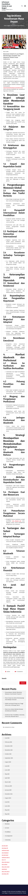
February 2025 (8, 786)
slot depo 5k (5, 848)
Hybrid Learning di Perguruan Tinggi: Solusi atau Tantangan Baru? (14, 704)
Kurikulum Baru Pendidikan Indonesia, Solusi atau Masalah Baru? (14, 715)
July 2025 (7, 766)
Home (13, 24)
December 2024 (8, 794)
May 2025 (7, 774)
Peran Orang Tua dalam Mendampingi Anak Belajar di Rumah (14, 698)
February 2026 (8, 742)
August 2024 (8, 798)
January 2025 (8, 790)
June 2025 (7, 770)
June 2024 (7, 806)
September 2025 (9, 758)
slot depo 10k (5, 873)
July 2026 (7, 738)
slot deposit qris (16, 521)
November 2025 (8, 750)
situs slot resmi (5, 866)
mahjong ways (5, 850)
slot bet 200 (5, 845)
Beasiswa (6, 47)
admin (8, 671)
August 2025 (8, 762)
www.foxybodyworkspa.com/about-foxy (13, 87)
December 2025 (8, 746)
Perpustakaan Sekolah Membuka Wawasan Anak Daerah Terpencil (13, 693)
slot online (4, 864)
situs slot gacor (5, 862)
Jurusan (7, 827)
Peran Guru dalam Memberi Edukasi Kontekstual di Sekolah (14, 710)
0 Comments (20, 671)
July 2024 (7, 802)
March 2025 (8, 782)
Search (4, 678)
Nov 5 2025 (5, 51)
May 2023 (7, 814)
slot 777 (4, 859)
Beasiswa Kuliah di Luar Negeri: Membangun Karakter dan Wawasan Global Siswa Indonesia (13, 56)
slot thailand (5, 852)
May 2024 (7, 810)
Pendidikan (12, 47)
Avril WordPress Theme (20, 893)
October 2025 (8, 754)
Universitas (8, 840)
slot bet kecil (5, 855)
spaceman (4, 869)
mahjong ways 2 (6, 857)
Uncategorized (8, 835)
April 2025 (7, 778)
